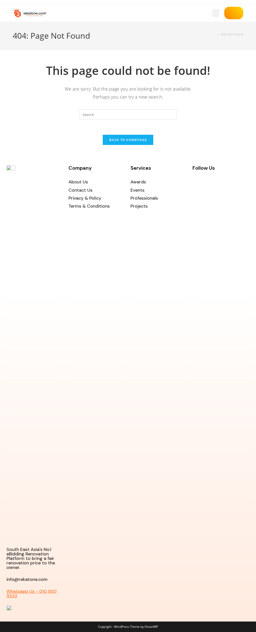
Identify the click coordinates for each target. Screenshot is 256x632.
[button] (215, 13)
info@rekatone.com (27, 579)
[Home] (215, 34)
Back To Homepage (128, 139)
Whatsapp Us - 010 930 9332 (31, 593)
